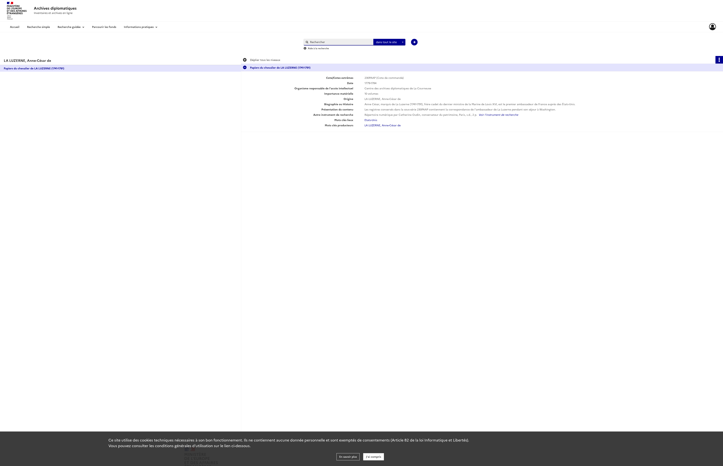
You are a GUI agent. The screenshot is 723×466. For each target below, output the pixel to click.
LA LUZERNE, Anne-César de (383, 125)
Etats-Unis (371, 120)
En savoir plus (348, 456)
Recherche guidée (69, 27)
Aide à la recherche (318, 48)
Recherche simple (38, 27)
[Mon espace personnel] (712, 26)
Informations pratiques (139, 27)
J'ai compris (373, 456)
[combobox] (389, 42)
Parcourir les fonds (104, 27)
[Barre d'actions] (719, 60)
